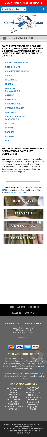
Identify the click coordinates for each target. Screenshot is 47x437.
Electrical (11, 80)
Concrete (14, 395)
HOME (11, 307)
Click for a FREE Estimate (23, 3)
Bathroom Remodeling (17, 63)
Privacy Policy (12, 429)
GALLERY (16, 313)
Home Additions (13, 104)
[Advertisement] (23, 273)
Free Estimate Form (15, 193)
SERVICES (34, 307)
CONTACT (30, 313)
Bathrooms (14, 389)
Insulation (10, 112)
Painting (9, 124)
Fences (9, 84)
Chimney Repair (13, 67)
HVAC (33, 390)
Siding (8, 141)
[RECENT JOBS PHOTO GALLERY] (23, 245)
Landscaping (12, 119)
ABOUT (21, 307)
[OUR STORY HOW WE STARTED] (23, 208)
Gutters (9, 95)
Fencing (14, 402)
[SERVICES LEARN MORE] (23, 220)
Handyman (10, 100)
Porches (9, 132)
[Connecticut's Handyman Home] (23, 33)
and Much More (33, 408)
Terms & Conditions (32, 429)
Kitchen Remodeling (15, 117)
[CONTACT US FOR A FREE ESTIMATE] (23, 233)
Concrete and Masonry (17, 71)
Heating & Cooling (14, 108)
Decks (8, 76)
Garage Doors (12, 91)
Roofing (9, 136)
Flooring (10, 88)
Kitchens (33, 395)
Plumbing (10, 128)
